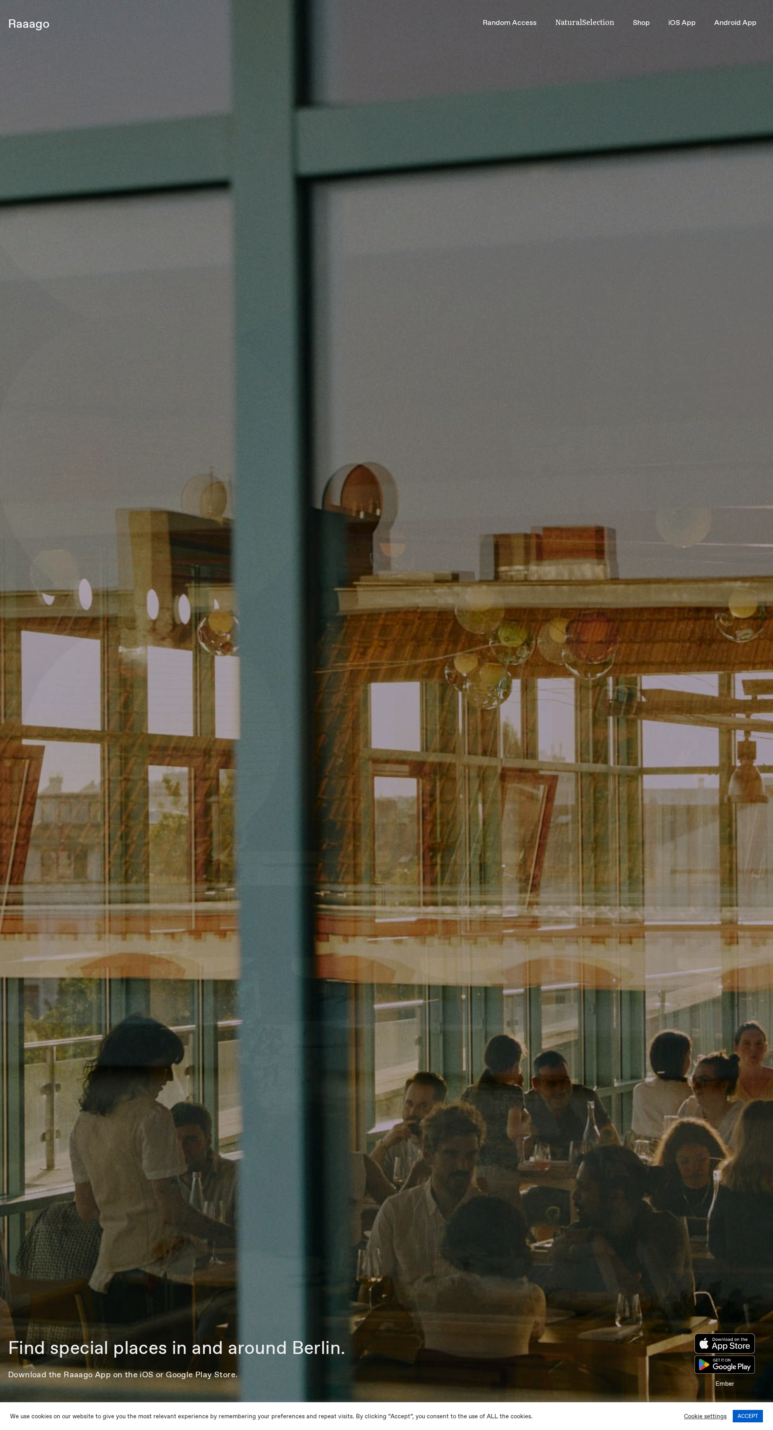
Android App (735, 22)
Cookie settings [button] (705, 1416)
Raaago (29, 23)
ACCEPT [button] (748, 1416)
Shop (641, 22)
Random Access (510, 22)
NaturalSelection (584, 22)
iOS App (682, 22)
